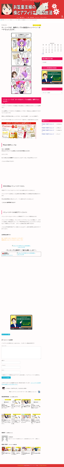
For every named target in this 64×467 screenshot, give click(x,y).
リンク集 (27, 17)
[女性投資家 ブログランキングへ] (5, 253)
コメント (4, 345)
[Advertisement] (21, 270)
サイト (3, 370)
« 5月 (43, 53)
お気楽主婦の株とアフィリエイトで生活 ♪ (31, 465)
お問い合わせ (32, 17)
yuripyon (11, 436)
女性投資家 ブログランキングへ (7, 255)
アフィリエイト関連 (6, 334)
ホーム (18, 17)
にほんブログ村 (21, 247)
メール (3, 365)
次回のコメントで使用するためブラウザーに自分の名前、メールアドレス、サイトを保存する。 (21, 374)
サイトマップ (37, 17)
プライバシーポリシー (43, 17)
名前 (3, 360)
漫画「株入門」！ (22, 17)
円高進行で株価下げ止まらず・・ (49, 124)
